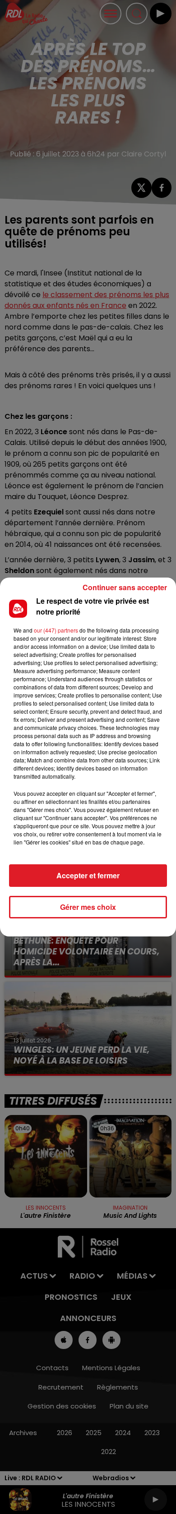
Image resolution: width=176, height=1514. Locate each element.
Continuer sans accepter (125, 587)
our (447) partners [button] (56, 630)
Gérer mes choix (88, 907)
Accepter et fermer (88, 875)
